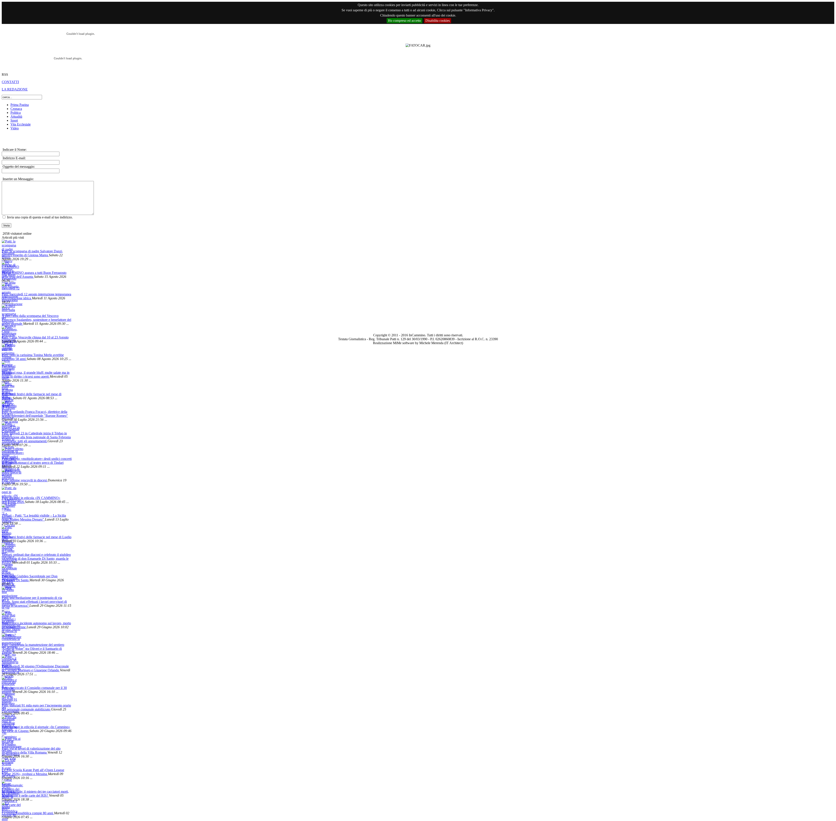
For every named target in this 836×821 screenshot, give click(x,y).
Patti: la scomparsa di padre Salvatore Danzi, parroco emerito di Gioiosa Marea (32, 253)
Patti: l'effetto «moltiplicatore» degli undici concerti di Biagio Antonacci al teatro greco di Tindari (37, 460)
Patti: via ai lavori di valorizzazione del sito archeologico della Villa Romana (31, 750)
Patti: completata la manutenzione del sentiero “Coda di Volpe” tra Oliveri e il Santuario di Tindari (33, 648)
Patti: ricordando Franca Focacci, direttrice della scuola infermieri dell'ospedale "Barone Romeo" (35, 413)
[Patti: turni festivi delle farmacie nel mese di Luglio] (9, 530)
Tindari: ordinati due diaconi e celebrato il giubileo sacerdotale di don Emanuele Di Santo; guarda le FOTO (36, 558)
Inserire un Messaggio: (18, 179)
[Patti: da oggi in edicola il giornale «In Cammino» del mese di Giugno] (9, 720)
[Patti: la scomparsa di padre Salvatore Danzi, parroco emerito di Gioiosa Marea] (9, 244)
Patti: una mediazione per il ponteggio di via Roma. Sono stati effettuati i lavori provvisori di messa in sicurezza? (34, 601)
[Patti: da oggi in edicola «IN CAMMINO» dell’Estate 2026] (9, 491)
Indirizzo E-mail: (14, 158)
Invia (6, 225)
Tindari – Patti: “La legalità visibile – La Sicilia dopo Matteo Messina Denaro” (34, 517)
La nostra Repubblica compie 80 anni (28, 813)
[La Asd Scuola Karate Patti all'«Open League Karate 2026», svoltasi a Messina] (9, 763)
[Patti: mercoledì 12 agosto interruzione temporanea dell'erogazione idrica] (9, 287)
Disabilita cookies (437, 20)
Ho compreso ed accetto (404, 20)
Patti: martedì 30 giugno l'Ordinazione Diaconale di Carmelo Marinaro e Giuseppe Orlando (35, 668)
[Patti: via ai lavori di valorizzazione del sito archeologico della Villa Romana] (9, 742)
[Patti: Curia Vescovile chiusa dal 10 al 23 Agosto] (9, 330)
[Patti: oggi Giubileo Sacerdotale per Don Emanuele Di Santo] (9, 569)
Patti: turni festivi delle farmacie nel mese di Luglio (36, 537)
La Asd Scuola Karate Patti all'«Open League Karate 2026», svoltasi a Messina (33, 772)
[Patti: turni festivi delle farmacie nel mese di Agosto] (9, 387)
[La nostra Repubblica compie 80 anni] (9, 806)
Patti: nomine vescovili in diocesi (25, 480)
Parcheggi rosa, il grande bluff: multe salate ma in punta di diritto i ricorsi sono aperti (35, 374)
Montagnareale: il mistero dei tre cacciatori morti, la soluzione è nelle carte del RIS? (35, 793)
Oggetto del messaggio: (18, 166)
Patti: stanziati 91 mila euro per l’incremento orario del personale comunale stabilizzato (36, 707)
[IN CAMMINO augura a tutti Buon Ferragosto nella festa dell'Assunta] (9, 266)
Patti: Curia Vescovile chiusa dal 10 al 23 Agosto (35, 337)
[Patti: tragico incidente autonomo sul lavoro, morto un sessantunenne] (9, 616)
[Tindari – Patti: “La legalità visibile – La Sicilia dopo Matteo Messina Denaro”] (9, 509)
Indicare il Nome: (14, 149)
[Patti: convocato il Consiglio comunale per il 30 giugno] (9, 681)
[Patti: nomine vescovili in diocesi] (9, 473)
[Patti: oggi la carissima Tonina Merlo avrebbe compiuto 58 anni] (9, 348)
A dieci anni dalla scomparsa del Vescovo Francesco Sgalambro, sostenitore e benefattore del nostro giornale (36, 319)
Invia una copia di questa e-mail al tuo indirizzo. (40, 217)
